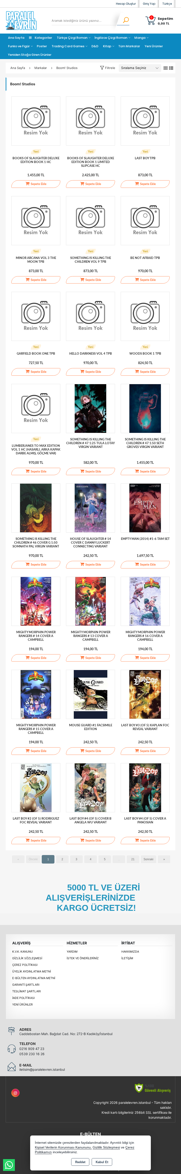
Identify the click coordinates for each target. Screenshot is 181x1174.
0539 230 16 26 (32, 1054)
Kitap (107, 46)
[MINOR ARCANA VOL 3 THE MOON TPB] (35, 220)
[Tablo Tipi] (171, 68)
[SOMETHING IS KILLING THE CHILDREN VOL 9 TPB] (90, 220)
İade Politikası (23, 998)
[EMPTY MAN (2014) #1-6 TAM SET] (145, 508)
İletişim (127, 958)
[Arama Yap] (122, 20)
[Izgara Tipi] (166, 68)
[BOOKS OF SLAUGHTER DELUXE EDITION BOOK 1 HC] (35, 121)
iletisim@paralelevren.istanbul (42, 1069)
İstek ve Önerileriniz (83, 958)
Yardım (72, 951)
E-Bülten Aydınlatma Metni (33, 978)
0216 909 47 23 (31, 1049)
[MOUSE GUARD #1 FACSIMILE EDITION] (90, 694)
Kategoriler (43, 37)
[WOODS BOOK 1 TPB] (145, 316)
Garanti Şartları (25, 984)
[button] (108, 68)
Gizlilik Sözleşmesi (27, 958)
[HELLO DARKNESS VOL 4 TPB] (90, 316)
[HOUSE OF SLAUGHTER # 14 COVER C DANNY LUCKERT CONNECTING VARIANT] (90, 508)
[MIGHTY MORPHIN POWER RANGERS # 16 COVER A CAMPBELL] (145, 601)
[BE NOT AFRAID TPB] (145, 220)
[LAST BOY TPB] (145, 121)
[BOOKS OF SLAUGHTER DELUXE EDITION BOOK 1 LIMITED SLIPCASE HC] (90, 121)
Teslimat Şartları (26, 991)
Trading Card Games (68, 46)
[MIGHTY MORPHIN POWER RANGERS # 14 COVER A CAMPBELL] (35, 601)
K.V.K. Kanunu (22, 951)
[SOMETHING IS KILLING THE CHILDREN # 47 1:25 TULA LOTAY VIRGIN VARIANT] (90, 408)
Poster (42, 46)
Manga (139, 37)
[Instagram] (15, 1093)
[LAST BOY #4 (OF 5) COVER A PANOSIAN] (145, 787)
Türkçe (167, 4)
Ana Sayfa (16, 37)
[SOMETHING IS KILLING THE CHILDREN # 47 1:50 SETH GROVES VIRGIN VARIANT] (145, 408)
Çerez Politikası (24, 965)
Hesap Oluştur (126, 4)
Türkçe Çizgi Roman (72, 37)
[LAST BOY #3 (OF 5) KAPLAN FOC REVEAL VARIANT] (145, 694)
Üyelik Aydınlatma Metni (31, 971)
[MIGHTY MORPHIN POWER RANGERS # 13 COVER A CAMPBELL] (90, 601)
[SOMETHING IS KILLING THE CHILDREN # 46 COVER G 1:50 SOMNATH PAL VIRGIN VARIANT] (35, 508)
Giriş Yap (149, 4)
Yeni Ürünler (22, 1004)
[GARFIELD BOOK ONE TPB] (35, 316)
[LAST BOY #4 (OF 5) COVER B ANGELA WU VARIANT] (90, 787)
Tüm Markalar (129, 46)
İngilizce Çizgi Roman (111, 37)
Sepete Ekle (38, 184)
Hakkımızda (130, 951)
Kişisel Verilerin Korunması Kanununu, (63, 1147)
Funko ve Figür (19, 46)
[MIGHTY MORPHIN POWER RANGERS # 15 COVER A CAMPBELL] (35, 694)
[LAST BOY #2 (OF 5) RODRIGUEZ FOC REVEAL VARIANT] (35, 787)
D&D (94, 46)
